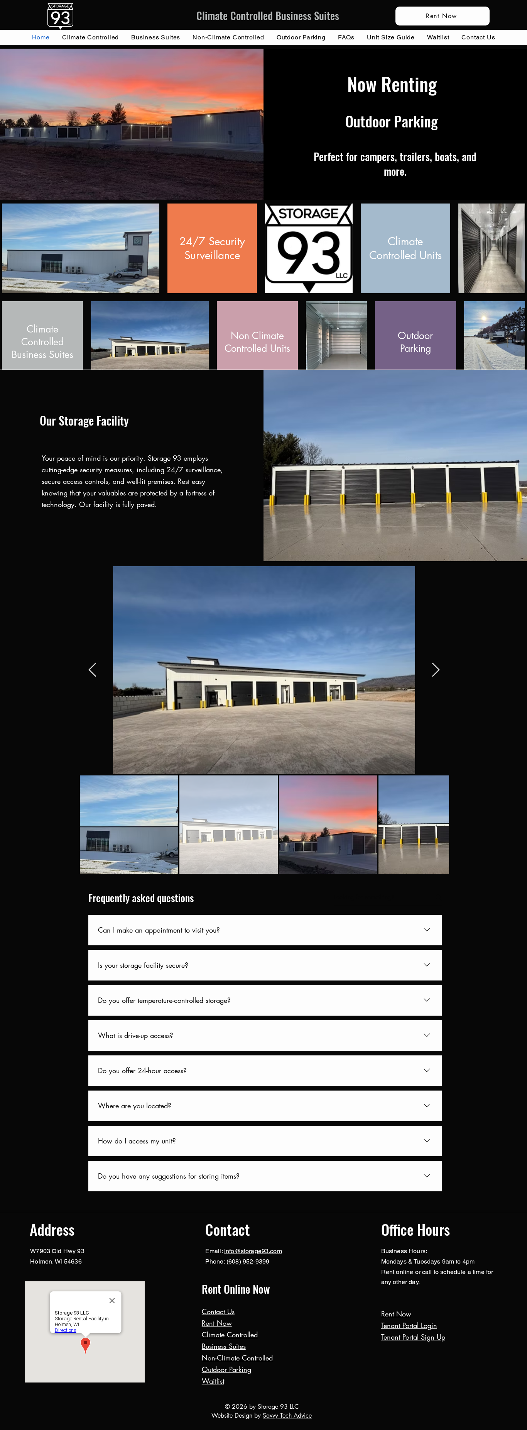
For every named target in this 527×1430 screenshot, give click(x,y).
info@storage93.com (253, 1251)
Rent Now (217, 1323)
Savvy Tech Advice (287, 1415)
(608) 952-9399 (247, 1261)
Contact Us (218, 1311)
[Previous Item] (92, 670)
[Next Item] (435, 670)
